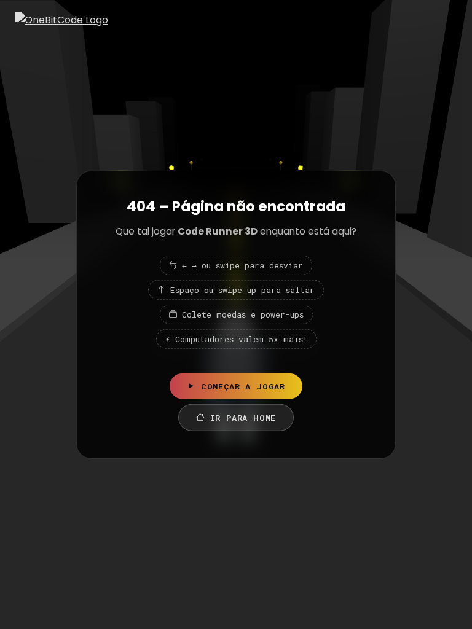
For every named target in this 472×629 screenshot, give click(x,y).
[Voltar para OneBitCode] (61, 20)
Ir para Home (243, 417)
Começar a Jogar (243, 385)
